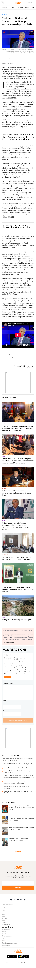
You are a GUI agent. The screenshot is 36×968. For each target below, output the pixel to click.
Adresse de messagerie (11, 711)
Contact (3, 940)
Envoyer (18, 887)
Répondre (7, 677)
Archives (4, 933)
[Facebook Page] (11, 899)
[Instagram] (25, 899)
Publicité (4, 931)
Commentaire (8, 684)
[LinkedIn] (21, 899)
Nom (4, 704)
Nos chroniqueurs (6, 924)
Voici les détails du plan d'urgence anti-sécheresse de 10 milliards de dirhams (18, 137)
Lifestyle (4, 922)
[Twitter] (15, 899)
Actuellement (5, 7)
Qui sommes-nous (6, 929)
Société (27, 7)
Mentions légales (6, 945)
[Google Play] (23, 956)
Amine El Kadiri (8, 59)
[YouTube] (18, 899)
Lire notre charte (8, 642)
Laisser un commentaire (18, 720)
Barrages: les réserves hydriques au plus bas (16, 227)
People (3, 920)
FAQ (3, 938)
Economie (20, 7)
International (5, 912)
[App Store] (12, 956)
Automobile (4, 918)
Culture (3, 914)
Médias (3, 916)
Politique (13, 7)
